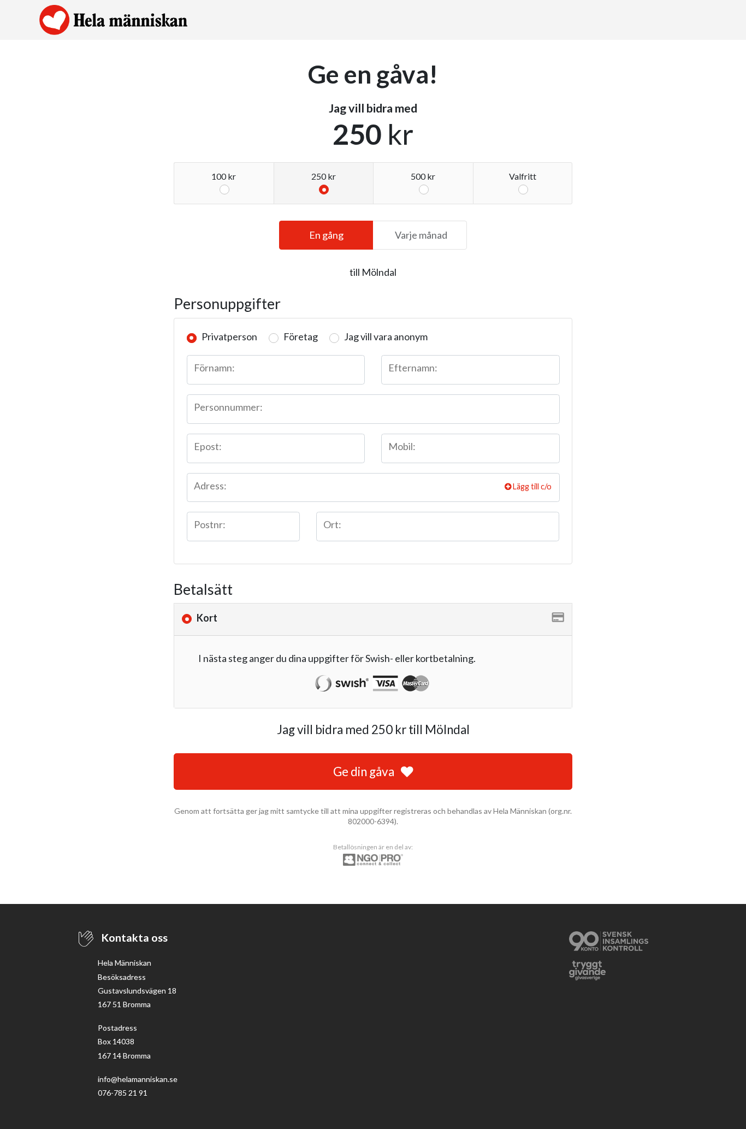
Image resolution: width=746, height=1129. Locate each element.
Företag (300, 336)
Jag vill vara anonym (386, 336)
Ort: (332, 524)
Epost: (208, 446)
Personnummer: (228, 407)
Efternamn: (412, 368)
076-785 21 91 (122, 1092)
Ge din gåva (364, 771)
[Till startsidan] (113, 20)
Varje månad (421, 235)
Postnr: (210, 524)
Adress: (210, 486)
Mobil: (402, 446)
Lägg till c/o (531, 486)
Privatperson (229, 336)
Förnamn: (214, 368)
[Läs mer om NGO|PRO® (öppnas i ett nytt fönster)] (373, 859)
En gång (326, 235)
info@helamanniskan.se (137, 1079)
